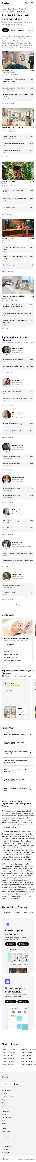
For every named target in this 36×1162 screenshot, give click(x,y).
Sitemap (4, 1103)
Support (4, 1120)
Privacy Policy (6, 1131)
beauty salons (7, 818)
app (21, 848)
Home (4, 9)
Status (4, 1123)
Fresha (7, 813)
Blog (3, 1100)
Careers (4, 1093)
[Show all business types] (32, 912)
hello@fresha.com (8, 894)
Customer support (7, 1097)
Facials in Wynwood (8, 1058)
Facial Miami (10, 11)
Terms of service (7, 1135)
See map (21, 24)
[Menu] (31, 3)
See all (18, 605)
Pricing (4, 1114)
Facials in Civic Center (8, 1052)
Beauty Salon (12, 9)
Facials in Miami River (8, 1064)
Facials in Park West (8, 1055)
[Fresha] (5, 3)
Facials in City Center (8, 1061)
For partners (5, 1111)
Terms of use (6, 1138)
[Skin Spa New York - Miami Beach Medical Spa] (17, 641)
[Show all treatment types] (32, 30)
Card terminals (6, 1117)
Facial (21, 9)
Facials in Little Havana (8, 1049)
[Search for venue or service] (26, 3)
